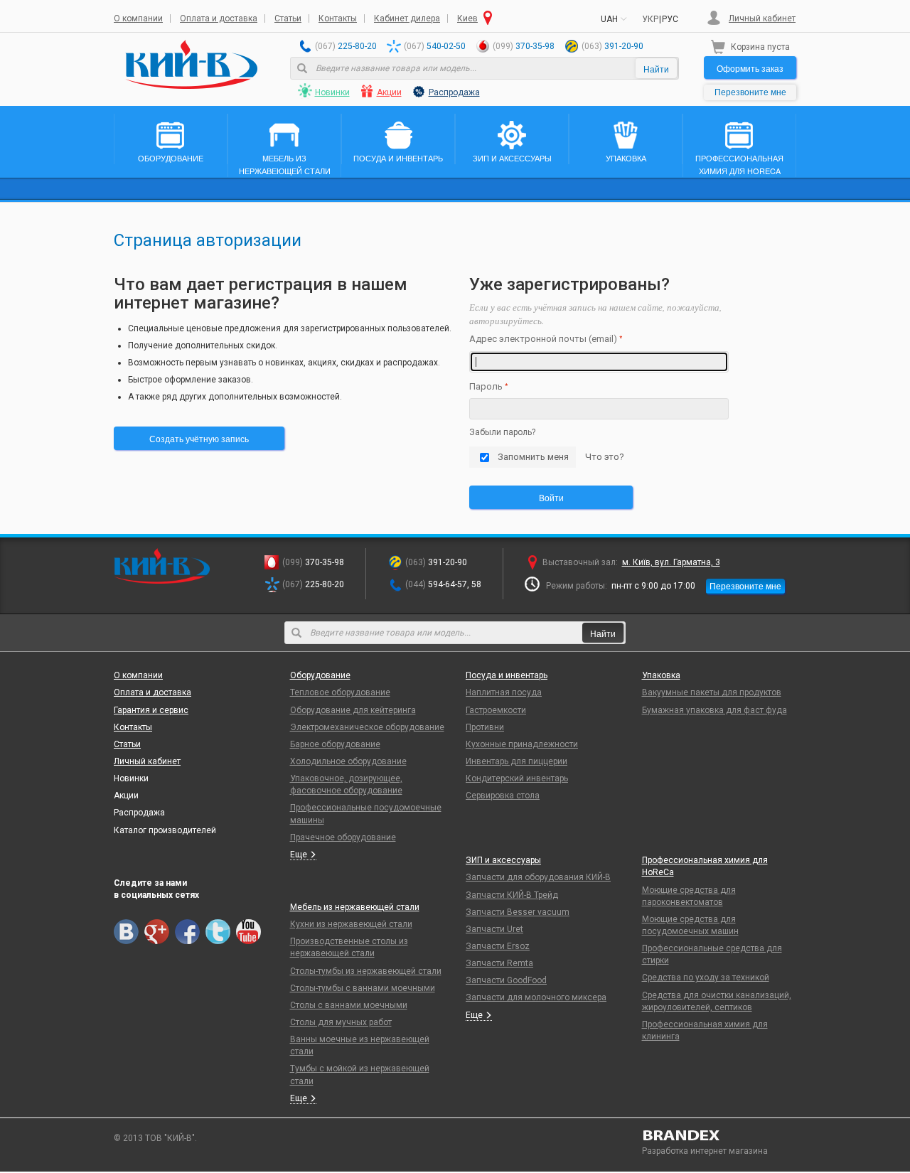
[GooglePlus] (156, 931)
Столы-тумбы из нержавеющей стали (365, 971)
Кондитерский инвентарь (517, 778)
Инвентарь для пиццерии (516, 761)
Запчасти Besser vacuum (517, 912)
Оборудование (320, 675)
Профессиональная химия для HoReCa (705, 866)
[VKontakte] (126, 931)
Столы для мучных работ (341, 1022)
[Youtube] (248, 931)
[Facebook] (187, 931)
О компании (138, 18)
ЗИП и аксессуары (503, 860)
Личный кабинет (762, 18)
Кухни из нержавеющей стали (351, 924)
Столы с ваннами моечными (348, 1005)
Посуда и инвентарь (506, 675)
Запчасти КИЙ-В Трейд (512, 895)
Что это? (604, 456)
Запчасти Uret (494, 929)
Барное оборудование (335, 744)
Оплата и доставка (218, 18)
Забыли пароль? (502, 432)
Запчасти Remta (499, 963)
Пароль (486, 386)
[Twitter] (217, 931)
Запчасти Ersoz (498, 946)
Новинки (332, 92)
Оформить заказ (750, 68)
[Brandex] (719, 1135)
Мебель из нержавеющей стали (354, 907)
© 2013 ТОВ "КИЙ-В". (155, 1138)
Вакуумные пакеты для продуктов (711, 692)
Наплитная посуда (504, 692)
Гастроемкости (496, 710)
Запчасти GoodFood (506, 980)
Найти (656, 69)
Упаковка (661, 675)
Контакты (337, 18)
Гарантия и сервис (151, 710)
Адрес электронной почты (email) (543, 338)
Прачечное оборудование (343, 837)
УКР (650, 19)
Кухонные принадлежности (522, 744)
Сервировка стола (503, 795)
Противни (485, 727)
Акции (389, 92)
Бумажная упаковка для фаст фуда (714, 710)
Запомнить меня (533, 456)
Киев (467, 18)
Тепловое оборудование (340, 692)
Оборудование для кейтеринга (353, 710)
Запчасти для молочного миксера (536, 997)
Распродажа (454, 92)
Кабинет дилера (407, 18)
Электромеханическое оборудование (367, 727)
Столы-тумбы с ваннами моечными (362, 988)
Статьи (287, 18)
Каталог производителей (165, 830)
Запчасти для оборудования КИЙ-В (538, 877)
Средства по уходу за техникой (705, 977)
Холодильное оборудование (348, 761)
